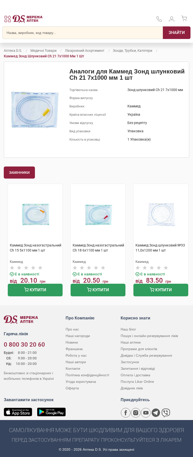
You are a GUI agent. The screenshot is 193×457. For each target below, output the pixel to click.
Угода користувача (81, 382)
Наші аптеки (131, 342)
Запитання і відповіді (138, 368)
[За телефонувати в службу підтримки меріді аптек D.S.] (159, 21)
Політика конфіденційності (87, 375)
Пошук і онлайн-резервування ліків (149, 336)
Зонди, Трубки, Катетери (132, 51)
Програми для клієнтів (139, 349)
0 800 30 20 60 (24, 344)
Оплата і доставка (135, 375)
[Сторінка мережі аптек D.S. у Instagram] (136, 413)
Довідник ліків (132, 388)
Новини (72, 342)
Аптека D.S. (13, 51)
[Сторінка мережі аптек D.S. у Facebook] (126, 413)
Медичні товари (43, 51)
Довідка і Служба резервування (146, 355)
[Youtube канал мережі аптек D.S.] (146, 413)
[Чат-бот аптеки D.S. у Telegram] (156, 413)
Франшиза (74, 349)
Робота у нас (76, 355)
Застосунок (130, 362)
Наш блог (128, 329)
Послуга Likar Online (137, 382)
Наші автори (76, 362)
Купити (37, 290)
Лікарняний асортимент (85, 51)
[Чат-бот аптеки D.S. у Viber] (166, 413)
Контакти (73, 368)
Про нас (72, 329)
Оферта (72, 388)
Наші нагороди (78, 336)
